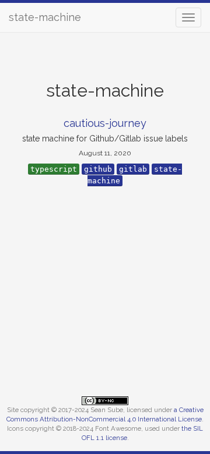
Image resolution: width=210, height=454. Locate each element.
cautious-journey (105, 123)
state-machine (45, 17)
